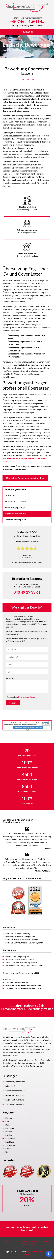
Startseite (7, 50)
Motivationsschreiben (15, 502)
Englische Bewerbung (15, 514)
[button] (27, 32)
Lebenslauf (10, 495)
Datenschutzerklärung (26, 697)
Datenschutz (45, 1241)
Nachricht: (10, 678)
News (5, 1241)
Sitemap (33, 1241)
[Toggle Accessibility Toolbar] (49, 1254)
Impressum (15, 1241)
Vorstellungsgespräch (15, 520)
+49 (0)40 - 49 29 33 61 (27, 21)
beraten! (27, 1230)
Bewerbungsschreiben (16, 489)
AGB (25, 1241)
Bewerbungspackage (15, 508)
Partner (23, 1244)
